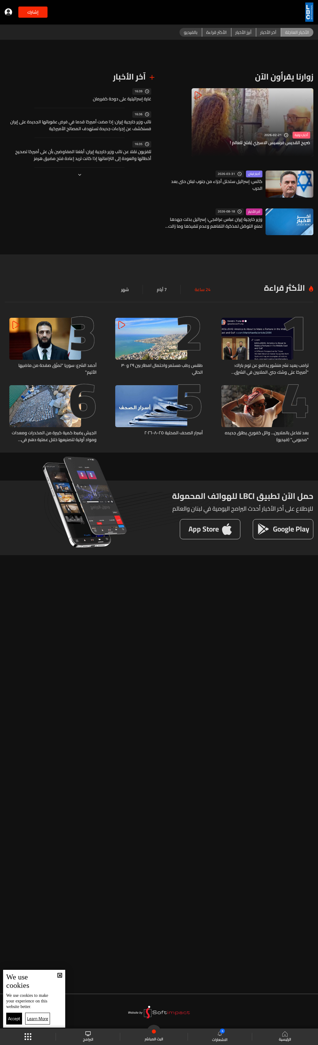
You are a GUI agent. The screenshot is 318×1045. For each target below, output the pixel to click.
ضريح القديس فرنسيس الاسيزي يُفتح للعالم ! (270, 143)
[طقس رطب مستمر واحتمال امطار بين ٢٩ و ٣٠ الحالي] (158, 347)
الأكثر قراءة (284, 287)
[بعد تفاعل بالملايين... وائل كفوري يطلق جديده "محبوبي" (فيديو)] (265, 414)
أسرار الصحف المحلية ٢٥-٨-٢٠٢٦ (173, 433)
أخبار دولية (301, 135)
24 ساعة (203, 289)
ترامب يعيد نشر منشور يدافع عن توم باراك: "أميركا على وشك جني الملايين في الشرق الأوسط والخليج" (271, 369)
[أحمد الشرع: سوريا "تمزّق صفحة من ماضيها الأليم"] (53, 347)
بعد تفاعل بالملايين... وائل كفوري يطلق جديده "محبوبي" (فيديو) (267, 436)
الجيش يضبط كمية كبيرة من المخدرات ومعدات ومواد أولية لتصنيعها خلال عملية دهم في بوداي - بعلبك (54, 436)
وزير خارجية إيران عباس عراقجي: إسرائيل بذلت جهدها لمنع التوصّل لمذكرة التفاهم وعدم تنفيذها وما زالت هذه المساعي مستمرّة (215, 223)
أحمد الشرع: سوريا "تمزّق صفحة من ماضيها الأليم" (57, 369)
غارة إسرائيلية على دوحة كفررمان (122, 99)
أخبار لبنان (254, 174)
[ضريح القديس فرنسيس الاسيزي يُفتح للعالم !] (252, 122)
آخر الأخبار (254, 212)
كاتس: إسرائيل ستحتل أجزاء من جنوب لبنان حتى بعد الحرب (216, 185)
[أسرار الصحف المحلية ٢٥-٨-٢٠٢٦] (158, 414)
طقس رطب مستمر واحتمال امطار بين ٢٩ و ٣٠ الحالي (161, 369)
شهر (125, 289)
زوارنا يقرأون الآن (284, 76)
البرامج (88, 1039)
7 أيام (162, 289)
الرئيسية (285, 1039)
